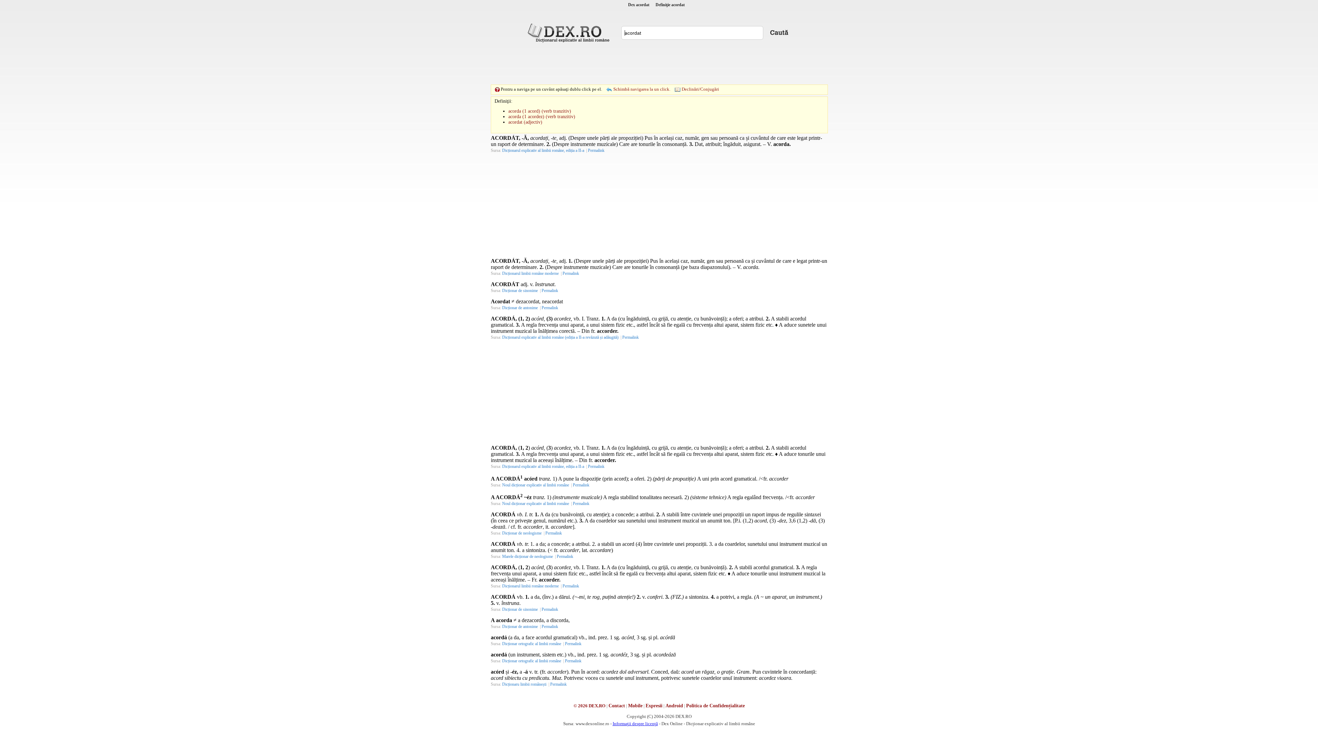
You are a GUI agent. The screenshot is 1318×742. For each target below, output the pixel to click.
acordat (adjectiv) (525, 122)
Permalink (596, 150)
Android (674, 705)
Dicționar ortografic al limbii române (531, 643)
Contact (617, 705)
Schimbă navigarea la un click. (641, 89)
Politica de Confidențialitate (715, 705)
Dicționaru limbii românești (524, 684)
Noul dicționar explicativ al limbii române (535, 485)
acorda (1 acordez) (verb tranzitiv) (541, 116)
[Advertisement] (659, 63)
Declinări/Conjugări (700, 89)
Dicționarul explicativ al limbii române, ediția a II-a (543, 150)
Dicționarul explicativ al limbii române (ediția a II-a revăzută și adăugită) (560, 337)
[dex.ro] (569, 33)
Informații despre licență (635, 723)
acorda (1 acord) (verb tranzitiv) (539, 111)
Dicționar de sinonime (520, 290)
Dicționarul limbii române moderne (530, 273)
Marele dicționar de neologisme (527, 556)
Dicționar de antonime (520, 307)
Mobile (635, 705)
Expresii (654, 705)
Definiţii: (503, 101)
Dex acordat (638, 4)
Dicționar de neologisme (522, 533)
